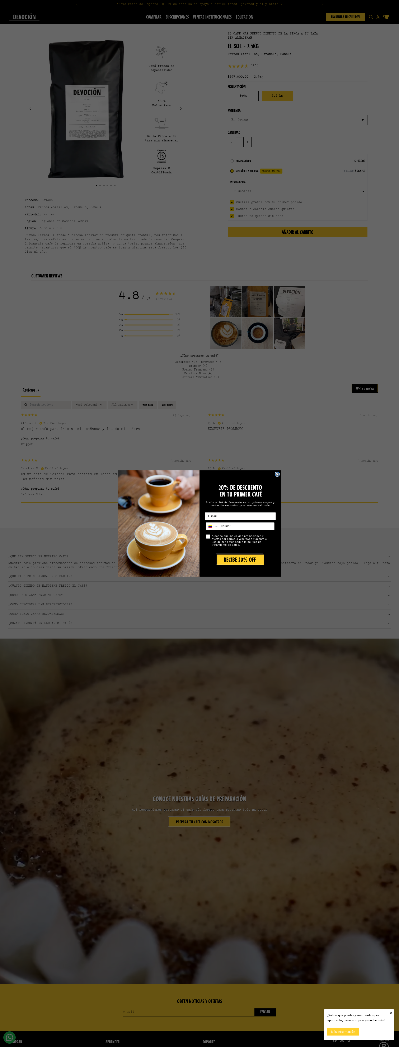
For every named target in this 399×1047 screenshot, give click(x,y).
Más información (343, 1031)
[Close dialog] (277, 474)
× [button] (391, 1013)
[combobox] (212, 526)
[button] (240, 559)
